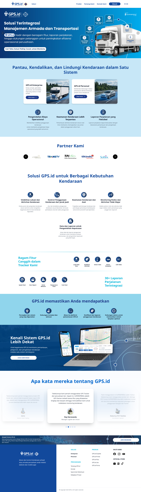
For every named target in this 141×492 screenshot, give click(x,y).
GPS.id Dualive (96, 454)
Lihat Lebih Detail (23, 358)
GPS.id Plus (95, 459)
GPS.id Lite (95, 462)
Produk (79, 4)
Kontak (73, 469)
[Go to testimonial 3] (70, 427)
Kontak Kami (101, 4)
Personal (74, 457)
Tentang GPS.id (75, 466)
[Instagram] (119, 454)
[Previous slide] (26, 156)
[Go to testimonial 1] (66, 427)
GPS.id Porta (96, 465)
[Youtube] (123, 454)
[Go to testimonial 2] (68, 427)
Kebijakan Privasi (76, 475)
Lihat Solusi (31, 97)
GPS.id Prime (96, 457)
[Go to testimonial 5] (74, 427)
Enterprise (74, 454)
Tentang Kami (89, 4)
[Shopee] (114, 463)
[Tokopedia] (118, 463)
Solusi (34, 4)
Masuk (114, 4)
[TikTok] (122, 463)
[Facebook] (114, 454)
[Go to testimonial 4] (72, 427)
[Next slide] (115, 156)
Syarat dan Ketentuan (77, 472)
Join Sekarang (126, 440)
